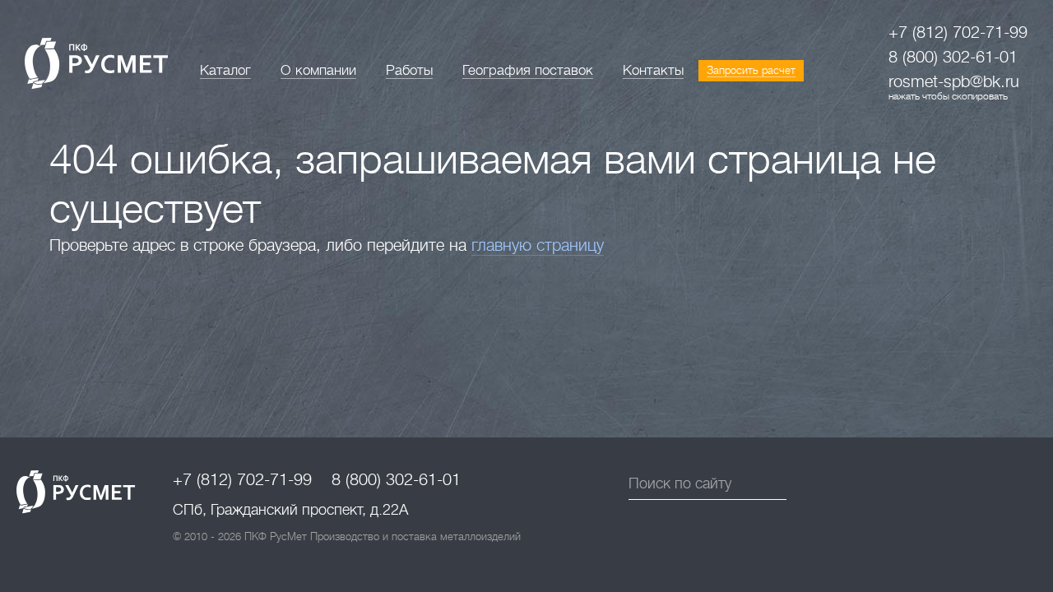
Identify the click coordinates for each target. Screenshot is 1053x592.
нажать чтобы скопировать (948, 96)
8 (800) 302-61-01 (953, 57)
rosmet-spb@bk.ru (953, 82)
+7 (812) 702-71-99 (957, 33)
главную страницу (537, 245)
